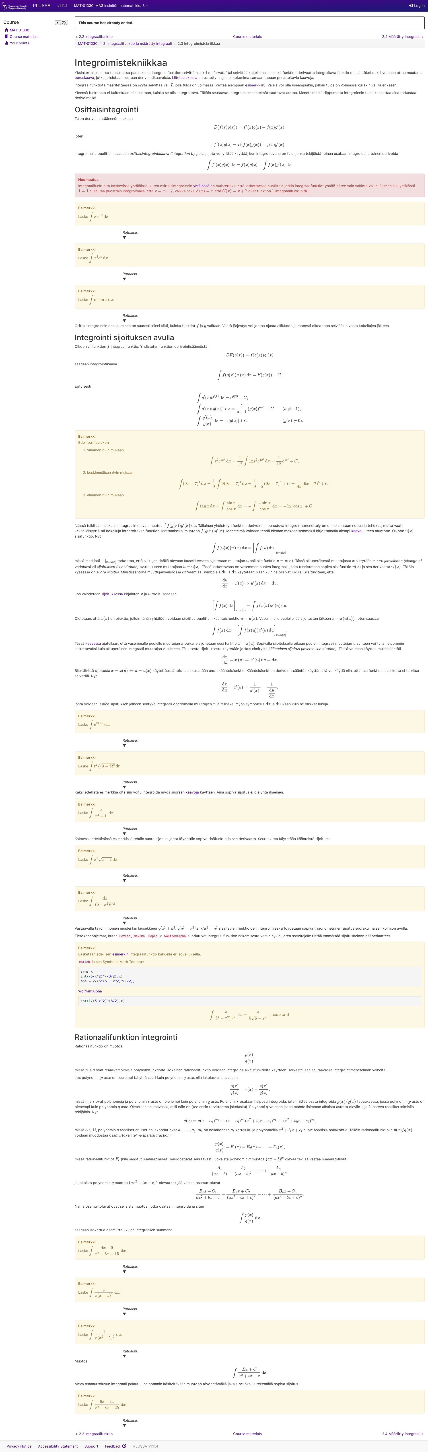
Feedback (117, 1448)
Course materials (23, 36)
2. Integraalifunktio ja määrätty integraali (137, 43)
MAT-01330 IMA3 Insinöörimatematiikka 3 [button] (110, 5)
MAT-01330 (19, 30)
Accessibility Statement (58, 1446)
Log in (419, 5)
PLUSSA (42, 5)
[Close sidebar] (58, 22)
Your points (19, 43)
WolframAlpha (90, 991)
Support (91, 1446)
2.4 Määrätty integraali (403, 36)
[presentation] (172, 85)
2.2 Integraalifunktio (94, 36)
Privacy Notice (19, 1446)
